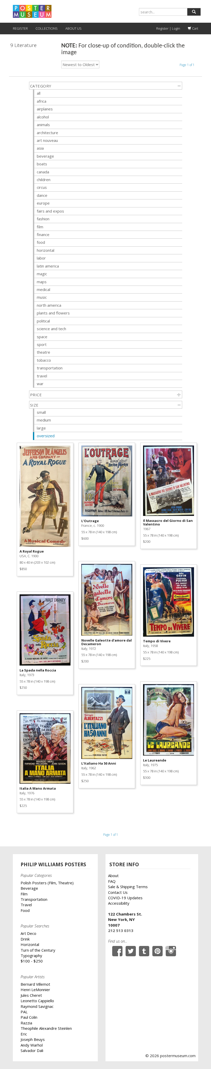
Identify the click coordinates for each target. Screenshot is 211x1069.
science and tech (51, 328)
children (43, 179)
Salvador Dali (32, 1050)
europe (43, 203)
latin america (48, 266)
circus (42, 187)
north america (49, 305)
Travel (26, 904)
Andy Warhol (32, 1045)
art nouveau (47, 140)
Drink (25, 939)
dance (42, 195)
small (41, 412)
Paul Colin (29, 1017)
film (40, 226)
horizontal (45, 250)
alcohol (43, 116)
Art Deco (28, 933)
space (42, 336)
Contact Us (118, 892)
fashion (43, 218)
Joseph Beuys (33, 1039)
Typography (31, 955)
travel (42, 375)
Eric (24, 1033)
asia (40, 148)
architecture (47, 132)
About (113, 875)
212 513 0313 (120, 930)
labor (41, 258)
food (41, 242)
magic (42, 273)
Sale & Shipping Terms (128, 886)
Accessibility (118, 903)
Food (25, 910)
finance (43, 234)
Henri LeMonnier (35, 989)
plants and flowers (53, 312)
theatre (43, 352)
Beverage (29, 888)
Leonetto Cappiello (37, 1000)
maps (42, 281)
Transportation (34, 899)
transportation (50, 367)
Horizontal (30, 944)
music (42, 297)
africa (41, 101)
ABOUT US (73, 28)
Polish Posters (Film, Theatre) (47, 882)
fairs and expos (50, 211)
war (40, 383)
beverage (45, 156)
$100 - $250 (32, 960)
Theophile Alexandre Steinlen (46, 1028)
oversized (46, 435)
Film (24, 893)
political (43, 320)
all (38, 93)
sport (42, 344)
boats (42, 163)
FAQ (112, 881)
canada (43, 171)
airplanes (45, 108)
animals (43, 124)
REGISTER (20, 28)
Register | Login (168, 28)
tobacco (44, 360)
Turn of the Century (38, 950)
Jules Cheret (31, 995)
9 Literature (23, 45)
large (41, 428)
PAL (24, 1011)
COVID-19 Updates (125, 897)
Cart (194, 28)
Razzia (26, 1022)
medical (43, 289)
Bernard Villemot (35, 984)
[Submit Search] (194, 12)
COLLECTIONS (47, 28)
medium (44, 420)
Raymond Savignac (37, 1006)
